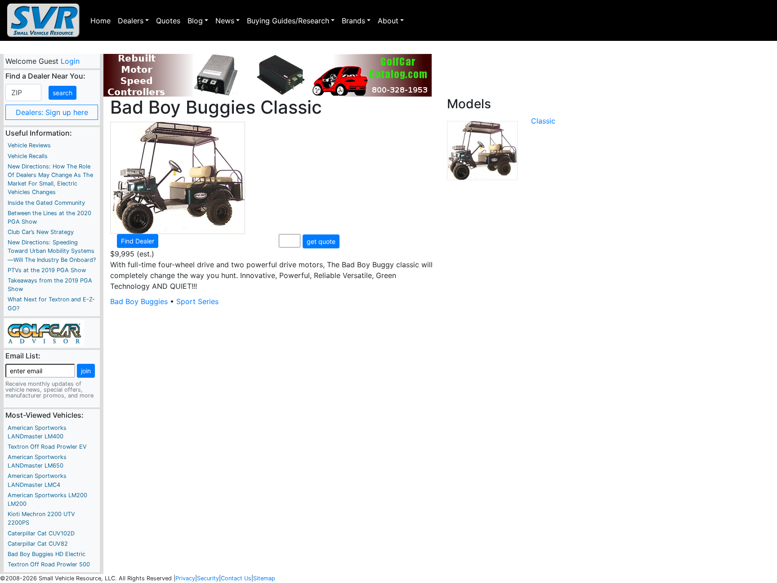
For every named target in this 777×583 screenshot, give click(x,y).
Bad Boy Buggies (139, 301)
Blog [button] (195, 20)
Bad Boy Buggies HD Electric (46, 554)
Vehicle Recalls (28, 156)
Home (100, 20)
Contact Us (236, 578)
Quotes (168, 20)
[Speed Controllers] (267, 75)
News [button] (224, 20)
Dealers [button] (130, 20)
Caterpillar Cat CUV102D (41, 533)
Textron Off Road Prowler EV (47, 446)
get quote (321, 241)
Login (70, 61)
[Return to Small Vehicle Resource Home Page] (43, 20)
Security (208, 578)
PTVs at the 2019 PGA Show (47, 270)
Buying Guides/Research (288, 20)
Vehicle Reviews (29, 145)
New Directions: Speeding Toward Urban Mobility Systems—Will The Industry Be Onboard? (52, 251)
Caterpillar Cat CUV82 (38, 543)
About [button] (388, 20)
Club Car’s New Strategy (41, 232)
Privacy (185, 578)
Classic (543, 120)
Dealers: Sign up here (52, 112)
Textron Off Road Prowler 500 (49, 564)
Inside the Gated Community (46, 202)
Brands (353, 20)
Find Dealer (137, 241)
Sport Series (197, 301)
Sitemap (264, 578)
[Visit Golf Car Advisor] (44, 332)
